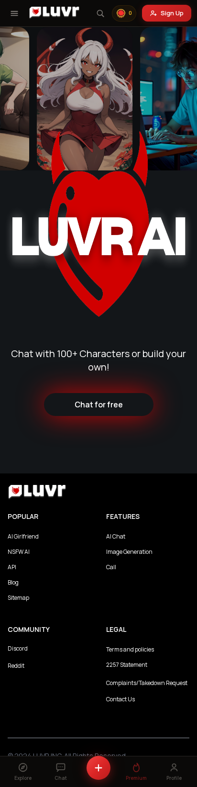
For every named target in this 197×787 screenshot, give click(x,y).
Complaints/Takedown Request (146, 683)
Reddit (16, 666)
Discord (18, 648)
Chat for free (99, 404)
